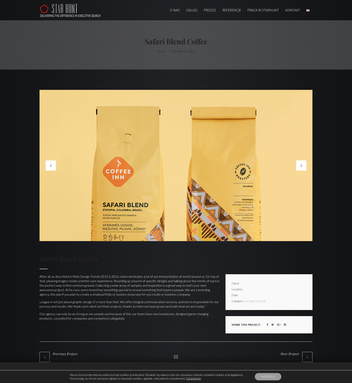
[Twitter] (272, 324)
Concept (249, 301)
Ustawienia (193, 378)
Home (161, 51)
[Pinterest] (285, 324)
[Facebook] (267, 324)
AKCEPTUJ (268, 376)
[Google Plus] (279, 324)
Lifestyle (261, 301)
